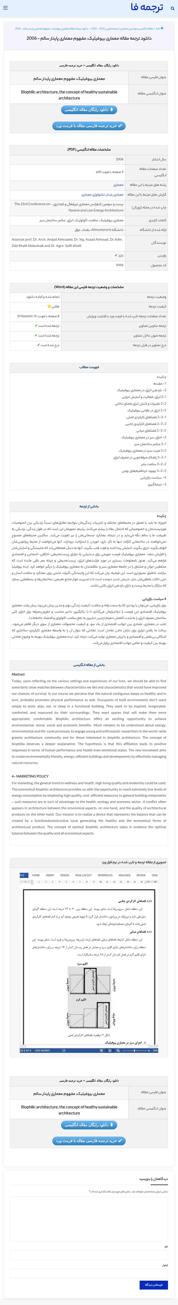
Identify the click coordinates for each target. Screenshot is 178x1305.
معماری (118, 185)
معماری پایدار (115, 195)
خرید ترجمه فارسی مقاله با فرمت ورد (86, 125)
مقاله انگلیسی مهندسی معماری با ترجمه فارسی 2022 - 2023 (122, 29)
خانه (158, 29)
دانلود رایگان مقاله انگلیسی (86, 109)
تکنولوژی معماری (93, 195)
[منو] (5, 10)
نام (166, 1247)
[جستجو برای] (172, 10)
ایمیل (165, 1265)
